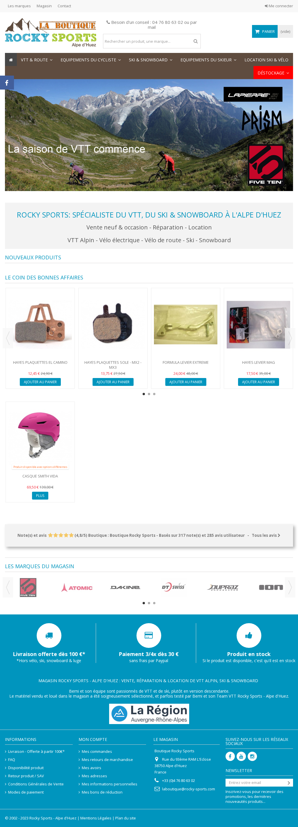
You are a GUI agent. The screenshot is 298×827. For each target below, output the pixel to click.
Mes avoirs (91, 767)
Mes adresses (94, 775)
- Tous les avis (147, 535)
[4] (65, 535)
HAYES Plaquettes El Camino (40, 362)
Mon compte (93, 739)
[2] (55, 535)
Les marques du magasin (39, 566)
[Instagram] (252, 756)
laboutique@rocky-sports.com (188, 789)
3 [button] (154, 394)
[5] (71, 535)
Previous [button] (8, 338)
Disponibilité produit (26, 767)
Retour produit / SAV (26, 775)
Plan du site (125, 818)
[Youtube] (241, 756)
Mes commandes (97, 751)
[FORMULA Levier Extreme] (185, 325)
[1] (50, 535)
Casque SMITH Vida (40, 476)
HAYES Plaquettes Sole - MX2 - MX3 (112, 365)
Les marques (19, 5)
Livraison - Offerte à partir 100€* (36, 751)
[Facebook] (230, 756)
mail (152, 27)
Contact (64, 5)
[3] (60, 535)
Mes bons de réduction (102, 792)
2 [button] (149, 394)
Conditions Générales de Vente (36, 784)
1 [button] (144, 394)
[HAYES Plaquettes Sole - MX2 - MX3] (113, 325)
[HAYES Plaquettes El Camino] (40, 325)
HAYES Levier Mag (258, 362)
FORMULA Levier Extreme (186, 362)
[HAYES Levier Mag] (258, 325)
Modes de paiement (26, 792)
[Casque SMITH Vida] (40, 438)
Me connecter (280, 5)
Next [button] (290, 338)
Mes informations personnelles (109, 784)
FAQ (11, 759)
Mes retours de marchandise (107, 759)
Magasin (44, 5)
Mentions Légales (95, 818)
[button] (36, 59)
